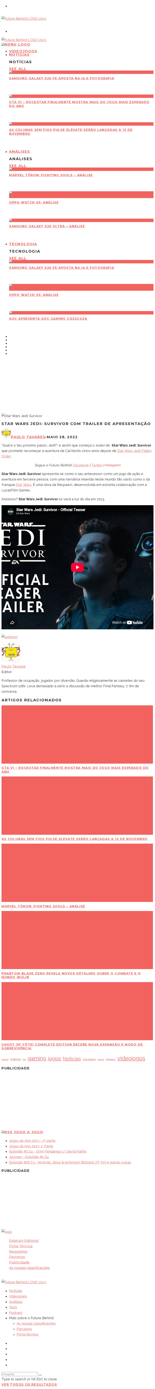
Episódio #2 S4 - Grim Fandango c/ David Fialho (47, 1151)
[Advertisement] (77, 385)
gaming (37, 1058)
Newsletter (18, 1252)
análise (5, 1059)
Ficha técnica (27, 1334)
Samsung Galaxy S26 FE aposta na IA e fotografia (61, 78)
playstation (89, 1059)
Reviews (110, 1059)
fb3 (24, 1059)
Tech (13, 1307)
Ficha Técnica (21, 1246)
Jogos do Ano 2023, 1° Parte (31, 1146)
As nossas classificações (29, 1268)
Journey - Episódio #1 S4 (29, 1157)
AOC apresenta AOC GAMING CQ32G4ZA (48, 319)
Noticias (72, 1058)
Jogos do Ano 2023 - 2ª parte (32, 1141)
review (101, 1059)
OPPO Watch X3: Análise (34, 202)
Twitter (96, 465)
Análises (19, 152)
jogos (54, 1058)
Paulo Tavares (28, 437)
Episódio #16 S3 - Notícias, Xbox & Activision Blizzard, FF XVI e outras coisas (70, 1162)
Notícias (19, 55)
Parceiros (17, 1257)
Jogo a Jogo (28, 1132)
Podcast (15, 1313)
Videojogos (18, 1296)
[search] (40, 1375)
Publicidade (19, 1262)
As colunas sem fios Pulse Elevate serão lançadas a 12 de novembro (75, 839)
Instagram (113, 465)
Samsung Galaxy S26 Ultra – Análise (47, 226)
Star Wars (23, 485)
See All (17, 69)
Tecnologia (23, 244)
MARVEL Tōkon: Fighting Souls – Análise (51, 175)
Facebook (81, 465)
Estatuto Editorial (24, 1241)
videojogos (131, 1058)
